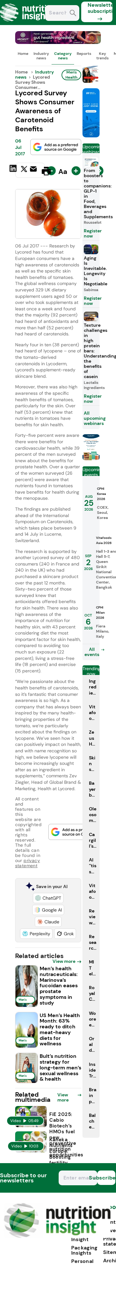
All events (91, 652)
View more (64, 961)
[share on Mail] (34, 170)
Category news (63, 55)
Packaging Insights (84, 1250)
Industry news (41, 55)
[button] (48, 898)
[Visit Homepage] (28, 23)
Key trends (102, 55)
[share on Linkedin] (13, 170)
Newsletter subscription (100, 8)
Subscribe (106, 1178)
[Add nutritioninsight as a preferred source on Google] (55, 147)
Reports (84, 53)
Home (23, 53)
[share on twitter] (24, 171)
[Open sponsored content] (58, 42)
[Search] (73, 13)
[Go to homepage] (57, 1236)
